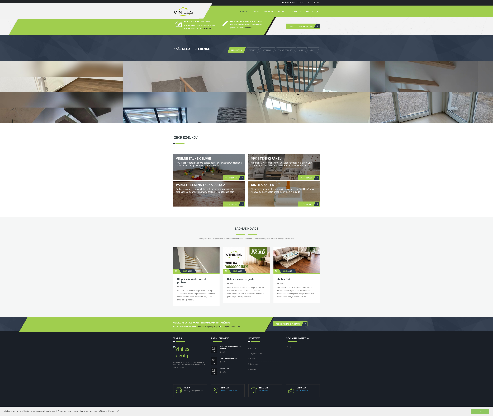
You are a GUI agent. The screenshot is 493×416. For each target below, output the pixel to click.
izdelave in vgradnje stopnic (209, 327)
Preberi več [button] (113, 411)
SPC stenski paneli (266, 158)
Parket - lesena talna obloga (200, 185)
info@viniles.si (290, 3)
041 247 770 (304, 3)
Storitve (254, 11)
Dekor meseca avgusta (240, 279)
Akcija (315, 11)
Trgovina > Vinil (256, 353)
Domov (243, 11)
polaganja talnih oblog (231, 327)
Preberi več (207, 28)
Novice (281, 11)
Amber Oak (283, 279)
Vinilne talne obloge (193, 158)
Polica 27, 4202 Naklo (229, 390)
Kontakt (304, 11)
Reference (292, 11)
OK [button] (480, 411)
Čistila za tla (262, 185)
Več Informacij (231, 177)
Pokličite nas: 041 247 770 (300, 26)
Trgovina (268, 11)
